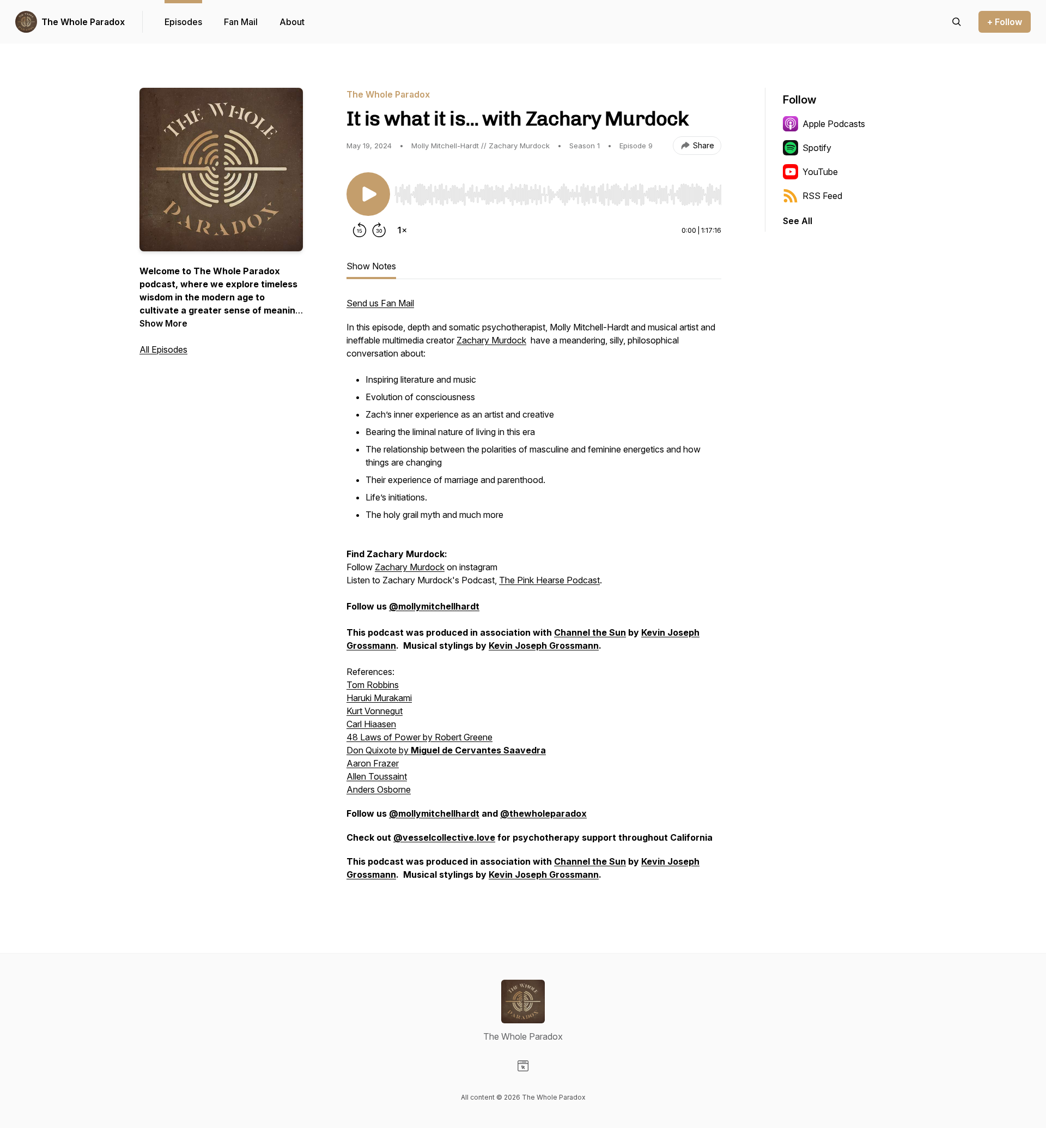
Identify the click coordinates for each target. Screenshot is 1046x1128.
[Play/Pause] (368, 194)
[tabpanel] (533, 594)
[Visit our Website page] (523, 1065)
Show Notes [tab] (371, 266)
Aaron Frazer (372, 763)
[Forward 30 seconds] (379, 230)
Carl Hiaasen (371, 724)
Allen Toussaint (376, 776)
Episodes (183, 21)
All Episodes (163, 349)
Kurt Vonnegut (374, 710)
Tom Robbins (372, 684)
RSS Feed (822, 195)
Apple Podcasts (833, 123)
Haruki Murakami (379, 697)
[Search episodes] (956, 21)
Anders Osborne (378, 789)
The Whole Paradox (83, 21)
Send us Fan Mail (380, 303)
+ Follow (1004, 21)
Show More (163, 323)
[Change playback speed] (402, 230)
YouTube (820, 171)
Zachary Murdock (491, 340)
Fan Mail (241, 21)
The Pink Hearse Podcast (549, 580)
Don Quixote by (378, 750)
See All (797, 220)
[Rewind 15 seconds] (359, 230)
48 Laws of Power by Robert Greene (419, 737)
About (292, 21)
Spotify (816, 147)
